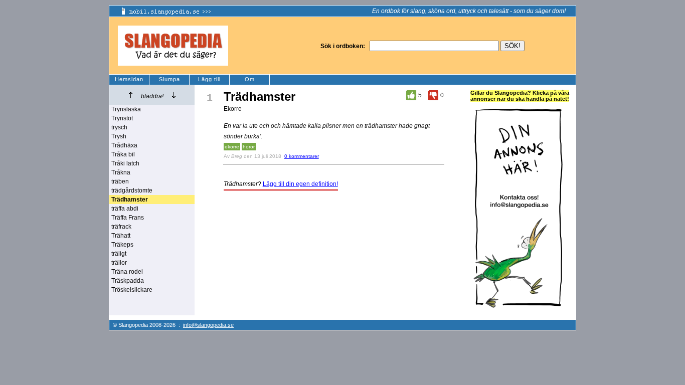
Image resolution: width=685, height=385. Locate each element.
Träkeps (122, 244)
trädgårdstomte (131, 190)
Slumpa (169, 79)
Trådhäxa (124, 145)
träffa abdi (124, 208)
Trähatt (120, 235)
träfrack (121, 226)
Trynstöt (122, 118)
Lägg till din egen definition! (300, 183)
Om (250, 79)
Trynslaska (126, 109)
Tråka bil (123, 154)
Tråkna (120, 172)
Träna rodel (127, 271)
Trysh (118, 136)
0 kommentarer (301, 156)
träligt (118, 253)
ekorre (232, 146)
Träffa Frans (127, 217)
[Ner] (174, 95)
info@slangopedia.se (208, 325)
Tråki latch (125, 163)
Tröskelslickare (131, 289)
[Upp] (130, 95)
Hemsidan (129, 79)
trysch (119, 127)
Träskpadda (127, 280)
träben (120, 181)
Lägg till (209, 79)
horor (249, 146)
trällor (119, 262)
